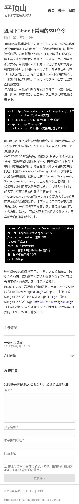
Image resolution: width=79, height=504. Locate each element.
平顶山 (15, 8)
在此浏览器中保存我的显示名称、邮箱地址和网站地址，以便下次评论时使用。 (38, 468)
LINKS (30, 491)
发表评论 (40, 478)
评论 (8, 390)
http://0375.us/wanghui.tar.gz (53, 302)
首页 (51, 10)
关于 (61, 10)
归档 (71, 10)
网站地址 (10, 453)
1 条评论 (10, 327)
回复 (72, 356)
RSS (40, 491)
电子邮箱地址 (14, 440)
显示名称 (11, 427)
